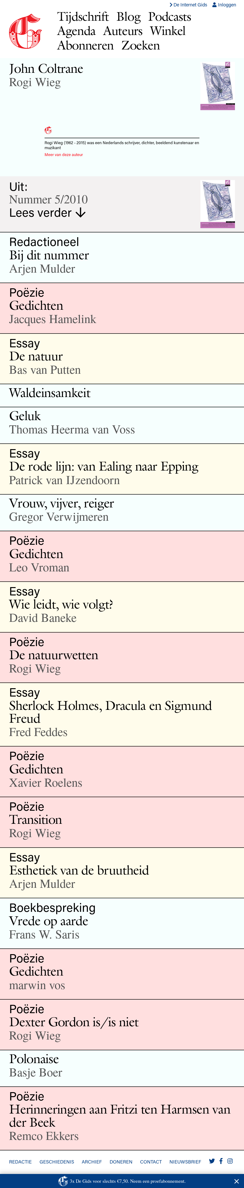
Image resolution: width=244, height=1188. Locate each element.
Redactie (20, 1162)
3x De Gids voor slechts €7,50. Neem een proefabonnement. (128, 1181)
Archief (92, 1162)
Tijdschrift (83, 16)
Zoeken (140, 45)
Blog (128, 16)
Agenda (76, 31)
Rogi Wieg (35, 81)
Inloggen (226, 4)
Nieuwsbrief (185, 1162)
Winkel (168, 31)
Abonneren (85, 45)
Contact (151, 1162)
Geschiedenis (57, 1162)
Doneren (121, 1162)
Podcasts (169, 16)
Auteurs (122, 31)
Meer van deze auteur (64, 154)
